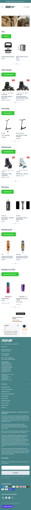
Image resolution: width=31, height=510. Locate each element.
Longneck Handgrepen (25, 298)
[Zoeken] (24, 7)
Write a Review (20, 313)
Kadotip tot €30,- (23, 303)
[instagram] (9, 497)
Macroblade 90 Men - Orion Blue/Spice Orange (7, 97)
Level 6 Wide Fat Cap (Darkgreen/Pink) (21, 218)
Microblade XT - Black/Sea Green (22, 97)
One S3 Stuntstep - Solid (22, 135)
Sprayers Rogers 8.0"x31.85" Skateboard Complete (21, 258)
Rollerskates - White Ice (7, 174)
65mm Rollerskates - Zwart (21, 174)
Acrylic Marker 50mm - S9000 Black (7, 218)
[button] (2, 7)
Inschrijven (15, 473)
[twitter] (3, 497)
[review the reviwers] (17, 325)
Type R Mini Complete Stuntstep (7, 135)
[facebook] (6, 497)
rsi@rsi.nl (6, 355)
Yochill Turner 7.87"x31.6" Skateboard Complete (7, 257)
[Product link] (8, 47)
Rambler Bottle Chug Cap (7, 56)
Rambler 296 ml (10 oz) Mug (22, 57)
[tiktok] (12, 497)
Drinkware (7, 304)
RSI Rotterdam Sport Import (13, 503)
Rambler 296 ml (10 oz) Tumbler (10, 299)
